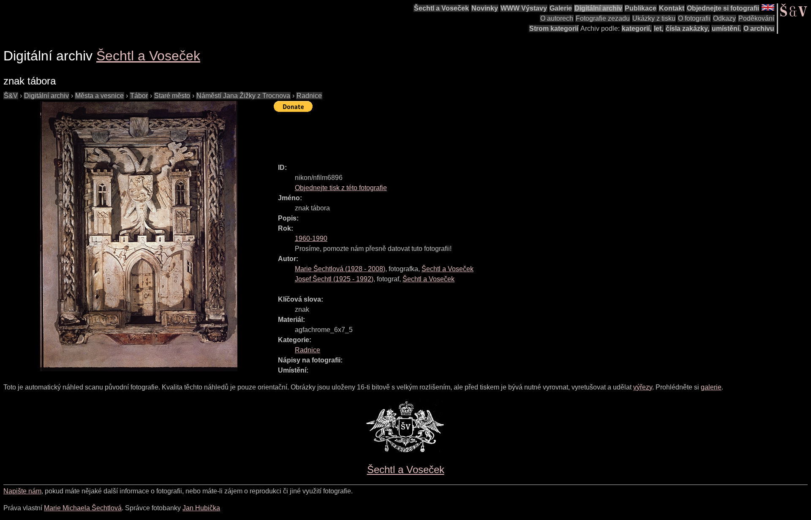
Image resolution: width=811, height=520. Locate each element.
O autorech (556, 18)
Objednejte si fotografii (723, 8)
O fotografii (694, 18)
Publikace (640, 8)
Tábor (139, 95)
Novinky (484, 8)
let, (658, 28)
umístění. (726, 28)
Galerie (561, 8)
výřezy (642, 387)
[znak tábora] (138, 236)
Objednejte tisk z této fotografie (341, 187)
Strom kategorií (553, 28)
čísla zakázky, (687, 28)
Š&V (11, 95)
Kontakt (671, 8)
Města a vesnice (99, 95)
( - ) (340, 268)
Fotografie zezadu (603, 18)
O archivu (758, 28)
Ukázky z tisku (653, 18)
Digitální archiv (598, 8)
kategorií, (636, 28)
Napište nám (22, 491)
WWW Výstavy (524, 8)
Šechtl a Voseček (441, 8)
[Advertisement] (427, 134)
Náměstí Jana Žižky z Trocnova (243, 95)
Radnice (309, 95)
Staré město (172, 95)
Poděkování (756, 18)
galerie (711, 387)
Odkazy (724, 18)
